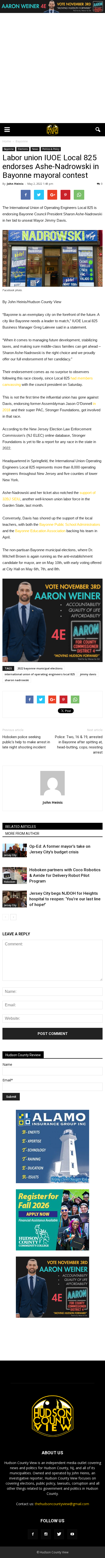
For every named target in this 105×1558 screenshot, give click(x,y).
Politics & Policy (50, 149)
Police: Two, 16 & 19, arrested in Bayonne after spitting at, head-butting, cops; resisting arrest (79, 745)
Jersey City (10, 855)
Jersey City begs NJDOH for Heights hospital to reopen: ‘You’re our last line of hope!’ (65, 899)
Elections (23, 149)
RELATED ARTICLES (20, 827)
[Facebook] (33, 1534)
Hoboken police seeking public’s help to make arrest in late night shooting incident (26, 742)
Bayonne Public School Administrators (69, 524)
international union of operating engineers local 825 (40, 674)
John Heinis (15, 183)
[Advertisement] (52, 68)
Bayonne (9, 149)
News (35, 149)
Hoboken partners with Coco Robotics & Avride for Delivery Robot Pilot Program (65, 875)
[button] (98, 129)
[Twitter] (59, 1534)
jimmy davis (88, 674)
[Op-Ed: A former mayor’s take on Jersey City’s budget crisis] (14, 850)
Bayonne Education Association (40, 531)
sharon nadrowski (17, 680)
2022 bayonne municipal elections (40, 668)
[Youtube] (72, 1534)
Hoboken (9, 881)
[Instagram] (46, 1534)
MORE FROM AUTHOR (22, 834)
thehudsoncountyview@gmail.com (62, 1503)
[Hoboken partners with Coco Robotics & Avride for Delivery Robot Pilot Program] (14, 875)
